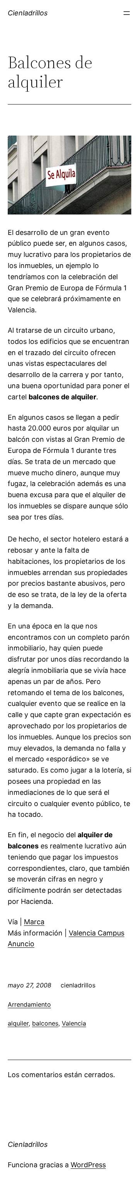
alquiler (18, 1023)
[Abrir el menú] (126, 13)
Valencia (74, 1023)
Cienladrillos (27, 13)
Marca (34, 922)
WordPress (88, 1165)
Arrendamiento (29, 1004)
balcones (45, 1023)
